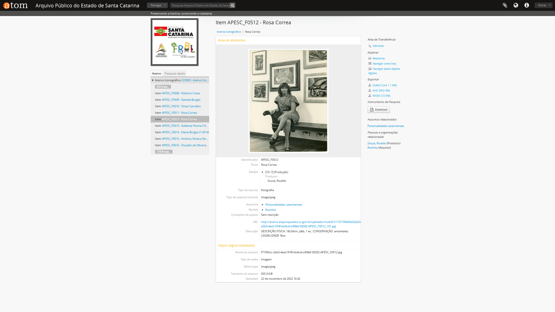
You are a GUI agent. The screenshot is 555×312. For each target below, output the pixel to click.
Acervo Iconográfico (229, 32)
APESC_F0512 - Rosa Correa (179, 119)
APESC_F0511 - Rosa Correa (179, 113)
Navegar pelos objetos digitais (384, 71)
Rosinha (270, 210)
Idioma (515, 5)
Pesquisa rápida (175, 73)
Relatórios (378, 58)
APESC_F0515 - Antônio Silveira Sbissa (186, 139)
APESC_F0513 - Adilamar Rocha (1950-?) (187, 126)
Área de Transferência (505, 5)
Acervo (156, 73)
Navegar (156, 5)
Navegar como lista (384, 63)
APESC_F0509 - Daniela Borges (181, 100)
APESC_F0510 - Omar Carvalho (181, 106)
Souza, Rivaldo (376, 143)
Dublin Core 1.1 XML (384, 85)
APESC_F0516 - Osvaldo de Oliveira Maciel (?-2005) (194, 145)
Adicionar (378, 46)
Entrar (542, 5)
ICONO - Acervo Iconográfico (200, 80)
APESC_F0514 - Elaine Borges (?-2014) (185, 132)
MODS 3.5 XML (381, 96)
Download (380, 109)
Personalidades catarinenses (283, 204)
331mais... (163, 87)
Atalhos (526, 5)
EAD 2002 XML (381, 90)
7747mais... (164, 152)
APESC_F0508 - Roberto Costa (181, 93)
